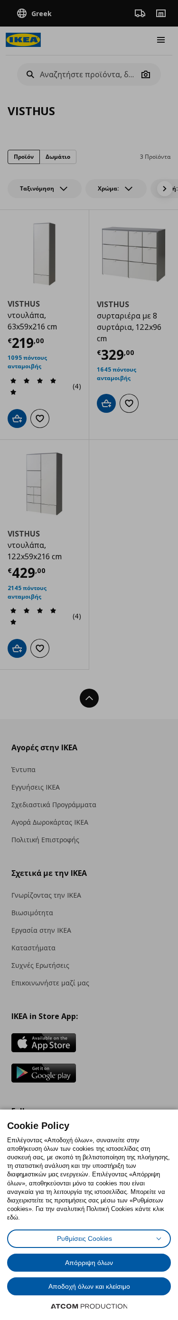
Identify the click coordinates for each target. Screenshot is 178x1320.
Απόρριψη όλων (89, 1262)
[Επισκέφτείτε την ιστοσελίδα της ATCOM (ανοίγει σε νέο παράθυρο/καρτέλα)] (89, 1306)
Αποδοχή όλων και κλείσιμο (89, 1286)
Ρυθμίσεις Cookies (84, 1238)
